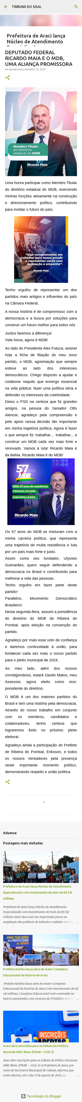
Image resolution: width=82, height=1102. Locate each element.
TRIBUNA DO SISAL (27, 7)
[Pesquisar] (76, 7)
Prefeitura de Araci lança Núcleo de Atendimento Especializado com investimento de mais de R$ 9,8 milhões (37, 892)
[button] (7, 78)
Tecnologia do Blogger (43, 1096)
